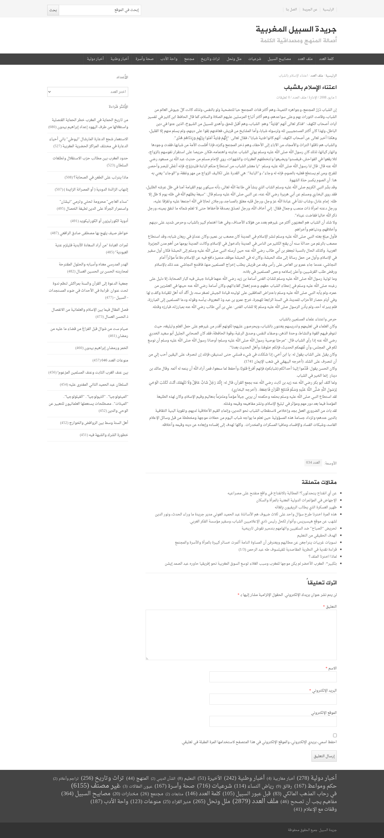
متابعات (174, 794)
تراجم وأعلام (66, 778)
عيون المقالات (137, 786)
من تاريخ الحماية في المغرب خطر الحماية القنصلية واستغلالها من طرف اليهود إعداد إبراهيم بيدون (90, 124)
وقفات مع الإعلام (315, 809)
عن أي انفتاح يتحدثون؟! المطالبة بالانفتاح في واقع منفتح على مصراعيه (282, 493)
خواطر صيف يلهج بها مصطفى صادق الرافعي (94, 233)
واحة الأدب (168, 59)
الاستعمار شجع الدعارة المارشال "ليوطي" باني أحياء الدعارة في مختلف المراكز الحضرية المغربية (88, 143)
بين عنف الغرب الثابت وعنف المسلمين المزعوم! (92, 372)
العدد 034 (313, 462)
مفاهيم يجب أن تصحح (309, 801)
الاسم (331, 668)
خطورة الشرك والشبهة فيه (108, 435)
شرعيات (254, 59)
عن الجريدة (309, 9)
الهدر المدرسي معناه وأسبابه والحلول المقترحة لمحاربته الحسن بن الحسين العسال (93, 268)
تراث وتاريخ (210, 59)
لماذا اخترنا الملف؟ (323, 556)
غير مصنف (96, 786)
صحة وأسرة (144, 59)
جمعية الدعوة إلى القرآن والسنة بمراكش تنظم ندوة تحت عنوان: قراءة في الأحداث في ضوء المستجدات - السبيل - (88, 290)
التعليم (186, 778)
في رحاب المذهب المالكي (305, 793)
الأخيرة (210, 778)
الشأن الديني (163, 778)
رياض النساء (254, 786)
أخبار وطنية (119, 59)
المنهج (137, 778)
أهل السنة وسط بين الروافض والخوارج (98, 422)
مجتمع (189, 59)
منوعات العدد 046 (114, 360)
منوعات (145, 801)
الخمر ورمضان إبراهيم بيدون (106, 348)
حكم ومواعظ (315, 786)
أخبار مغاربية (281, 778)
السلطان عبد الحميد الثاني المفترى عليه (98, 384)
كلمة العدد (326, 59)
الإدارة (313, 97)
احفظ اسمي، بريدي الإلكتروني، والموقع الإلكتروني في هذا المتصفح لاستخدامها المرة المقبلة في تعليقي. (259, 742)
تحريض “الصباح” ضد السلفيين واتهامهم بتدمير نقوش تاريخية (289, 528)
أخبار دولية (95, 59)
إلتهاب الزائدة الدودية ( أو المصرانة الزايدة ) (96, 189)
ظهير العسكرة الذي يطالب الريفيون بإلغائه (306, 507)
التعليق (330, 607)
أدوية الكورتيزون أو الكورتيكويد (104, 221)
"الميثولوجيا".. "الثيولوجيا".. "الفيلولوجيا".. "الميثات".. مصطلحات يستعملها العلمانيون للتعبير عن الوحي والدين (88, 403)
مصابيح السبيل (279, 59)
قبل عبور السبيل (247, 793)
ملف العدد (305, 59)
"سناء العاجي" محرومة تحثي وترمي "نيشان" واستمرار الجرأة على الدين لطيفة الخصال (94, 205)
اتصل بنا (291, 9)
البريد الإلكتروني (323, 691)
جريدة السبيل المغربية (296, 29)
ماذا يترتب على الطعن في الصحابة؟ (101, 177)
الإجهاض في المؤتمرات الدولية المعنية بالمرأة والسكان (296, 500)
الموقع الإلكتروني (324, 713)
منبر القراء (177, 802)
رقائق (284, 786)
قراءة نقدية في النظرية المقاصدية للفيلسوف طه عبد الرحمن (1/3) (288, 549)
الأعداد (122, 77)
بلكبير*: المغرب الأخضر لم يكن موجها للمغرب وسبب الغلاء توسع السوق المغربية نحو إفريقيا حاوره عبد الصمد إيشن (251, 563)
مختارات (125, 794)
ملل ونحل (234, 59)
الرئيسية (328, 9)
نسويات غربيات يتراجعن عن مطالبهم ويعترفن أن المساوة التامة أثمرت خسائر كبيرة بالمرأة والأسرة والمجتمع (256, 542)
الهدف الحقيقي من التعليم (317, 535)
